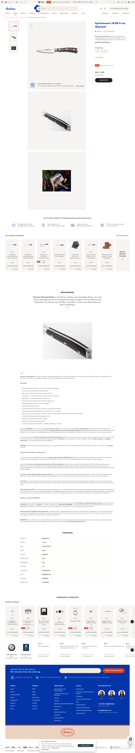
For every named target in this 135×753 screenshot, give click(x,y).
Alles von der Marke (122, 235)
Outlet (12, 708)
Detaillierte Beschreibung (102, 42)
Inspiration (105, 13)
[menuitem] (7, 13)
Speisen (12, 691)
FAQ (77, 701)
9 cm (98, 51)
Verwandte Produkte (34, 750)
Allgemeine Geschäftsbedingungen (64, 703)
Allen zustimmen (86, 745)
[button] (12, 632)
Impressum (57, 714)
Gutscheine (57, 720)
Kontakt (56, 709)
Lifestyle (12, 703)
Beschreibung (9, 750)
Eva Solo (34, 708)
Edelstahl (45, 554)
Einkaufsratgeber (59, 717)
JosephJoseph (36, 700)
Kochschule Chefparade (83, 707)
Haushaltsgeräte (15, 694)
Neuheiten (115, 13)
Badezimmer (14, 700)
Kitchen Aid (35, 697)
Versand (56, 700)
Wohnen (12, 705)
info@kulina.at (104, 710)
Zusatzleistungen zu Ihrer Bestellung (61, 694)
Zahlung (56, 698)
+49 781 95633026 (106, 704)
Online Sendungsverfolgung (84, 710)
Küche (12, 689)
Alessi (34, 691)
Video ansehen (80, 85)
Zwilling (34, 703)
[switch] (130, 746)
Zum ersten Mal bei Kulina (83, 699)
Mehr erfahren (55, 748)
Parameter (20, 750)
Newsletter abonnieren (113, 670)
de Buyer (34, 705)
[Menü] (133, 737)
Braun (44, 550)
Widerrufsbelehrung (60, 712)
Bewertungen (80, 689)
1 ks (43, 566)
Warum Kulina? (80, 713)
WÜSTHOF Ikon (46, 574)
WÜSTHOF (45, 578)
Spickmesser (45, 538)
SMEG (34, 694)
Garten (12, 697)
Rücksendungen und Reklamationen (60, 689)
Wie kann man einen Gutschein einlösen (85, 692)
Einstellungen (45, 749)
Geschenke (126, 13)
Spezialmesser (46, 570)
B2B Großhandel (81, 704)
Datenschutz (58, 706)
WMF (33, 689)
